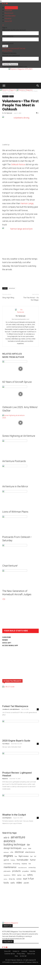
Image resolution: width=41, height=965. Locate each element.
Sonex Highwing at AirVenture (18, 435)
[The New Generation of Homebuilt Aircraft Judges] (20, 577)
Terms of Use (31, 953)
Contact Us (16, 951)
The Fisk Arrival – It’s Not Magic (31, 299)
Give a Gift (8, 21)
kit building (16, 864)
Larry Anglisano (7, 818)
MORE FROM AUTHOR (13, 357)
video (19, 882)
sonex (19, 879)
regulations (7, 875)
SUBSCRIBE (6, 637)
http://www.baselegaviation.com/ (20, 319)
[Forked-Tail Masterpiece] (20, 694)
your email (6, 62)
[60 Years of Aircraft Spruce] (20, 368)
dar (28, 845)
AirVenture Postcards (14, 461)
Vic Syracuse (8, 113)
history (13, 860)
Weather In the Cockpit (14, 814)
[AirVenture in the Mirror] (20, 473)
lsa (30, 864)
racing (33, 871)
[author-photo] (20, 312)
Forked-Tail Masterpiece (15, 706)
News (17, 91)
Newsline (10, 91)
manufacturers (22, 867)
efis (11, 852)
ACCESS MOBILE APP (10, 645)
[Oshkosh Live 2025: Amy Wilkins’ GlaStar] (20, 394)
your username (7, 36)
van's (12, 883)
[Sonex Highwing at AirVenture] (20, 422)
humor (33, 860)
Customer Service (9, 953)
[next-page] (4, 599)
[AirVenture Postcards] (20, 448)
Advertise (8, 18)
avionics (9, 841)
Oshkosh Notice (18, 164)
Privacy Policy (7, 51)
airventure (12, 288)
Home (4, 91)
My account (9, 13)
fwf (35, 856)
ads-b (6, 837)
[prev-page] (3, 599)
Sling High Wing (8, 298)
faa (16, 856)
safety (30, 875)
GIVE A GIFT (6, 643)
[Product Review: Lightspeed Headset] (20, 761)
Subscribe (8, 10)
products (16, 871)
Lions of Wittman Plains (15, 511)
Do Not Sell (23, 956)
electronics (30, 852)
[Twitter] (5, 3)
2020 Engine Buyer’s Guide (16, 740)
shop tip (12, 879)
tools (6, 883)
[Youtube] (7, 3)
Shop (16, 956)
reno (14, 875)
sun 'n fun (28, 878)
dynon (25, 848)
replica (19, 875)
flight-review (24, 856)
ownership (32, 867)
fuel (31, 856)
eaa (29, 848)
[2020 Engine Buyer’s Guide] (20, 729)
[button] (4, 86)
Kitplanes (5, 778)
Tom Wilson (5, 743)
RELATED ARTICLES (12, 353)
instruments (7, 864)
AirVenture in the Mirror (15, 486)
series (5, 879)
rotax (24, 875)
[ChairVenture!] (20, 552)
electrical (19, 852)
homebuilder (22, 860)
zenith (26, 883)
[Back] (3, 25)
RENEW (5, 640)
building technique (14, 844)
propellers (25, 871)
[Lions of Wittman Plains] (20, 498)
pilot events (7, 871)
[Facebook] (3, 3)
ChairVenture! (10, 565)
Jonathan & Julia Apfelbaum (11, 709)
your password (7, 43)
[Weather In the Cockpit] (20, 803)
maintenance (10, 867)
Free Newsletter (10, 16)
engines (8, 856)
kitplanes (24, 864)
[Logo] (8, 90)
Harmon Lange (26, 203)
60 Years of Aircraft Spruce (17, 381)
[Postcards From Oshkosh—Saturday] (20, 523)
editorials (6, 852)
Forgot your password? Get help (13, 48)
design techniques (12, 848)
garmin (6, 860)
